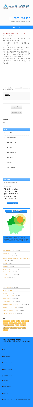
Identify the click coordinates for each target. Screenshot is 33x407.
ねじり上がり (6, 325)
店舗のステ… (16, 112)
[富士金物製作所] (16, 6)
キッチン (5, 329)
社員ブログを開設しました (9, 313)
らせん (12, 325)
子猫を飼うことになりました (9, 307)
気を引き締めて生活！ (8, 290)
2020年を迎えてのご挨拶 (8, 296)
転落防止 (5, 266)
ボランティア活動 (7, 272)
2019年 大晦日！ (6, 299)
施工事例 (10, 88)
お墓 (23, 320)
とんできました (6, 256)
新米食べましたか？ (7, 269)
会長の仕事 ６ (6, 277)
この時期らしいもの (7, 275)
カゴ (19, 327)
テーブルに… (16, 107)
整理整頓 (5, 263)
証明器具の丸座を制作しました (10, 310)
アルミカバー (23, 325)
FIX (9, 320)
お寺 (27, 320)
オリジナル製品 (18, 88)
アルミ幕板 (6, 327)
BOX (5, 320)
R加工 (13, 320)
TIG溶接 (18, 320)
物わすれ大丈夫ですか (8, 250)
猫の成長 (5, 293)
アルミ (17, 325)
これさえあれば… (7, 287)
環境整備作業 (6, 253)
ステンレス (25, 88)
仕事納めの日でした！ (8, 301)
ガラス (23, 327)
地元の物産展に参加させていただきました (12, 304)
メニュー (17, 27)
